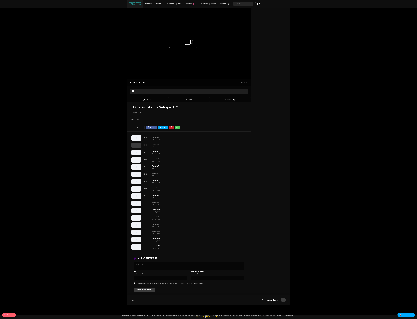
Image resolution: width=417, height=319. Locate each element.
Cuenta (159, 4)
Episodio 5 (155, 166)
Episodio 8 (155, 188)
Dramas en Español (173, 4)
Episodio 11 (156, 210)
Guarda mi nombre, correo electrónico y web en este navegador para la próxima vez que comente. (169, 283)
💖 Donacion (9, 315)
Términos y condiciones (213, 317)
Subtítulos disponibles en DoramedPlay (214, 4)
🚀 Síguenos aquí (406, 315)
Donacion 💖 (190, 4)
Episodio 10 (156, 202)
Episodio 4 (155, 159)
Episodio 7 (155, 181)
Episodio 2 (155, 144)
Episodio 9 (155, 195)
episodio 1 (155, 137)
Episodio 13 (156, 224)
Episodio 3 (155, 152)
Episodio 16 (156, 246)
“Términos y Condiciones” (270, 300)
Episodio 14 (156, 231)
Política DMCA (200, 317)
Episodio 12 (156, 217)
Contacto (148, 4)
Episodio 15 (156, 239)
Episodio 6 (155, 173)
